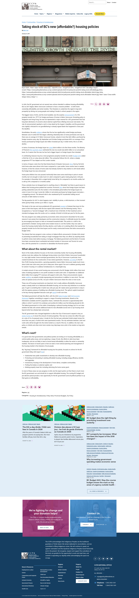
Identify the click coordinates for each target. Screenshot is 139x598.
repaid (54, 292)
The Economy (95, 413)
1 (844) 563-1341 (111, 585)
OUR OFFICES (100, 524)
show (71, 164)
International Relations (28, 586)
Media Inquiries (70, 14)
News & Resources (27, 567)
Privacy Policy (65, 595)
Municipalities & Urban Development (46, 570)
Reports (38, 424)
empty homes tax (27, 316)
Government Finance (27, 583)
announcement (69, 115)
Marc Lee (25, 30)
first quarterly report (36, 150)
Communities (31, 22)
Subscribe (80, 14)
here (42, 352)
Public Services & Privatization (94, 453)
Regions (60, 564)
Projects (78, 564)
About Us (78, 567)
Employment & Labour (92, 446)
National (60, 567)
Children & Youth (32, 424)
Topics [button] (41, 14)
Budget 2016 (77, 156)
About (108, 2)
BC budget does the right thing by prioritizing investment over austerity (101, 420)
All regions (98, 573)
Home (36, 14)
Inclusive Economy (26, 580)
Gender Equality (101, 446)
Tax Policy (70, 396)
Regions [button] (49, 14)
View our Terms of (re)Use (54, 595)
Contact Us (79, 572)
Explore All (42, 588)
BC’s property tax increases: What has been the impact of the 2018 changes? (102, 436)
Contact (114, 2)
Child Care (25, 424)
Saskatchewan (62, 572)
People (77, 569)
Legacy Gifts (88, 14)
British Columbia (62, 569)
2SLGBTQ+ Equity (45, 580)
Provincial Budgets (60, 396)
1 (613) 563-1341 (110, 583)
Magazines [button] (58, 14)
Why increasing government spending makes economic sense (101, 460)
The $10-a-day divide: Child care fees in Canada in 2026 (37, 428)
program (63, 206)
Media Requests (80, 574)
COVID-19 (105, 443)
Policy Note (50, 396)
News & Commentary (92, 411)
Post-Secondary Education (47, 577)
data (60, 187)
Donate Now (100, 14)
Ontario (60, 578)
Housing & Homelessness (45, 22)
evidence (39, 132)
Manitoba (60, 575)
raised (51, 147)
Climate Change (98, 406)
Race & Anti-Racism (45, 583)
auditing (28, 277)
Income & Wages (103, 409)
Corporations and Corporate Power (29, 576)
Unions (23, 572)
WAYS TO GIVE (44, 527)
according (73, 260)
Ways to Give (79, 577)
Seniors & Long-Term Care (107, 453)
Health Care (111, 406)
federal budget (63, 296)
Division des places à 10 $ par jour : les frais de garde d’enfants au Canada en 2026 (68, 429)
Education (105, 406)
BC (29, 393)
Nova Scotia (61, 581)
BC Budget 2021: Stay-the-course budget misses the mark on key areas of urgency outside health (101, 482)
